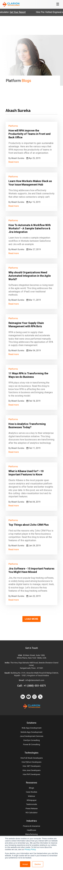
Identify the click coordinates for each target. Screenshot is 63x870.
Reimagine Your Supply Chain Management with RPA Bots (26, 324)
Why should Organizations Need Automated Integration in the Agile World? (29, 276)
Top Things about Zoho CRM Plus (28, 524)
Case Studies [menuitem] (31, 792)
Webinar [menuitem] (31, 796)
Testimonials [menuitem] (31, 804)
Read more (13, 162)
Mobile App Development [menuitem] (31, 732)
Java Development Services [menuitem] (31, 736)
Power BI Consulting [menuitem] (31, 744)
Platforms (13, 126)
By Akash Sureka (16, 158)
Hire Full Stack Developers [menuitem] (32, 758)
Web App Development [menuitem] (31, 728)
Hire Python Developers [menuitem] (31, 762)
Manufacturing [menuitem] (31, 834)
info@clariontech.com (34, 680)
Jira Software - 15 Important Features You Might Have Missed (31, 570)
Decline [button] (38, 864)
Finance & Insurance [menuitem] (31, 826)
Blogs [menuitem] (31, 788)
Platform (18, 80)
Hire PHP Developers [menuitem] (31, 774)
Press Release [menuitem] (32, 808)
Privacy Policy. (30, 849)
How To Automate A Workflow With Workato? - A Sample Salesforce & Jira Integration (29, 228)
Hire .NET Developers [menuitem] (31, 766)
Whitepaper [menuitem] (31, 800)
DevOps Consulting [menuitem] (31, 740)
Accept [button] (25, 864)
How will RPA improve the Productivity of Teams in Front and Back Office (29, 134)
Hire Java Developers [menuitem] (31, 770)
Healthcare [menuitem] (31, 830)
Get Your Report (12, 12)
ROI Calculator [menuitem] (32, 812)
